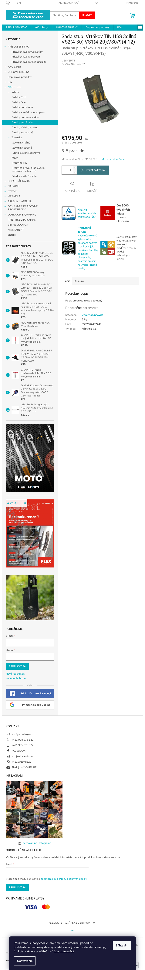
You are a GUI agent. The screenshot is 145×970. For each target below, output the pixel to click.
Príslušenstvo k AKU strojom (29, 62)
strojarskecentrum (22, 756)
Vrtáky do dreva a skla (25, 117)
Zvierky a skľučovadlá (24, 176)
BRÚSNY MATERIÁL (20, 201)
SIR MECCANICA (18, 225)
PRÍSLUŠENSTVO (18, 46)
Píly (10, 82)
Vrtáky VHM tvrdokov (25, 127)
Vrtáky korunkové (22, 132)
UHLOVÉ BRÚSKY (18, 72)
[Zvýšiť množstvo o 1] (75, 168)
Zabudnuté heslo (16, 678)
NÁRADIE (13, 186)
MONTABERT (16, 230)
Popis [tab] (66, 281)
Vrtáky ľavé (18, 102)
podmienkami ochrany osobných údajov (64, 879)
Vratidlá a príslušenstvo (26, 153)
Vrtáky (15, 92)
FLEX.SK (54, 923)
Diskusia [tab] (79, 281)
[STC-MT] (72, 930)
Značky (12, 235)
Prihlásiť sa (17, 666)
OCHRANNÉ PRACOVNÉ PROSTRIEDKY (23, 208)
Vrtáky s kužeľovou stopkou (28, 112)
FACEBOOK (18, 751)
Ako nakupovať (69, 3)
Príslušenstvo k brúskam (26, 56)
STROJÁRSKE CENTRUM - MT (79, 923)
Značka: (73, 64)
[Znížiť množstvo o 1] (75, 172)
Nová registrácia (15, 674)
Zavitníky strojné (22, 148)
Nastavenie (25, 961)
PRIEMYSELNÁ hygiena (21, 220)
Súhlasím (122, 945)
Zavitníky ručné (21, 142)
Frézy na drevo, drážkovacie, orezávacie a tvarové (28, 169)
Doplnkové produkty (20, 77)
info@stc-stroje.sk (22, 734)
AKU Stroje (14, 67)
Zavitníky (17, 137)
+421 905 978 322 (22, 739)
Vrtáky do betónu (22, 107)
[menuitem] (16, 28)
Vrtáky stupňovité (22, 122)
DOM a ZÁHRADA (19, 181)
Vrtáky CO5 (19, 97)
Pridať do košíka (95, 170)
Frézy (15, 157)
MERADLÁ (14, 196)
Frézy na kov (19, 163)
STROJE (12, 191)
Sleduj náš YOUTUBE (24, 767)
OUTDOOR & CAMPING (22, 214)
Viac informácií (64, 951)
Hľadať (87, 15)
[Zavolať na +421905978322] (11, 3)
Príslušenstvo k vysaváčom (27, 52)
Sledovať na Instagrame (37, 843)
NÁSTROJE (14, 87)
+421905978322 (21, 762)
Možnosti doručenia (113, 159)
